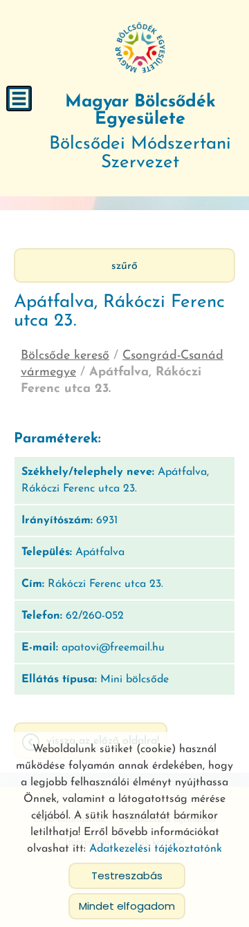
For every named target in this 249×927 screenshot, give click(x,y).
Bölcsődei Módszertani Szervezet (140, 132)
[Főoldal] (140, 48)
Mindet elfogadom (127, 906)
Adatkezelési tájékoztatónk (155, 848)
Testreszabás (127, 875)
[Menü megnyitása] (19, 98)
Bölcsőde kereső (65, 356)
